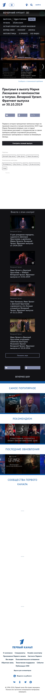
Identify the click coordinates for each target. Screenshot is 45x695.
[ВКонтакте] (10, 115)
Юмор (25, 164)
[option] (10, 71)
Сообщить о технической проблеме (30, 81)
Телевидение (7, 164)
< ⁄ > (33, 115)
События (40, 663)
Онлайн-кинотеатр (34, 653)
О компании (8, 653)
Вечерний (14, 12)
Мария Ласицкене (32, 156)
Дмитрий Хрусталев (9, 156)
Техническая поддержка (25, 663)
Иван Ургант (21, 156)
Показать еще (22, 355)
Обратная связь (8, 663)
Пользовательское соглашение (27, 659)
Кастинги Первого (35, 656)
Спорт (4, 168)
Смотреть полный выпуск (22, 143)
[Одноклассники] (22, 115)
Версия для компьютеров (22, 670)
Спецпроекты (20, 653)
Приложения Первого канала (14, 656)
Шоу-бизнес (17, 164)
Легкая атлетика (34, 164)
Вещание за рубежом (24, 676)
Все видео (9, 659)
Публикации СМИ (22, 666)
